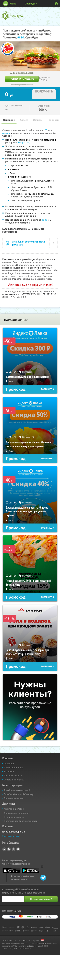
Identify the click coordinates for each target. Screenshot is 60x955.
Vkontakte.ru (9, 849)
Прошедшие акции (14, 798)
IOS (46, 130)
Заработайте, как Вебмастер (19, 794)
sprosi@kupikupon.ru (13, 831)
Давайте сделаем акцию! (17, 790)
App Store (11, 870)
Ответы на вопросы (14, 779)
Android (6, 132)
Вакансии (9, 771)
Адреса (24, 120)
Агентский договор (14, 808)
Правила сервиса (13, 775)
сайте (44, 219)
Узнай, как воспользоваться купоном (28, 243)
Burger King (24, 142)
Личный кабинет (56, 3)
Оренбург (30, 3)
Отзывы (37, 120)
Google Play (30, 870)
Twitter (13, 849)
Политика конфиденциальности (21, 820)
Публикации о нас (13, 767)
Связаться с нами (11, 835)
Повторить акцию (22, 79)
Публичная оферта (14, 816)
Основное (9, 120)
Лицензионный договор (16, 812)
